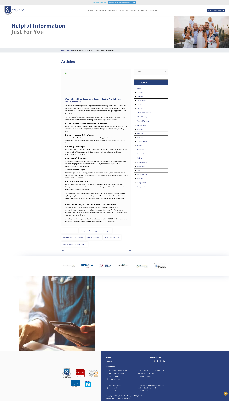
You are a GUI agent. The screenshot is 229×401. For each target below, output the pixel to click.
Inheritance (140, 129)
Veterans (140, 179)
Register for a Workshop (216, 10)
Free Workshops (123, 10)
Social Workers (142, 162)
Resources (144, 10)
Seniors (139, 158)
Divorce (139, 105)
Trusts (139, 170)
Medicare (140, 137)
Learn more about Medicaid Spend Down (122, 2)
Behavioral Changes (69, 231)
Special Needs (141, 166)
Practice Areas (100, 10)
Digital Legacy (141, 100)
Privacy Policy (110, 398)
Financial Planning (143, 121)
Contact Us (153, 10)
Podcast (139, 146)
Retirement (140, 150)
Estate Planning (142, 117)
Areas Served (111, 10)
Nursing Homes (142, 142)
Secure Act (140, 154)
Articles (69, 50)
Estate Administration (144, 113)
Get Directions (114, 376)
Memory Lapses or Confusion (73, 238)
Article (68, 101)
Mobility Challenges (94, 238)
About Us (90, 10)
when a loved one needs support (74, 244)
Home (63, 50)
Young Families (142, 187)
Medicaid (140, 133)
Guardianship (141, 125)
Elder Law (76, 101)
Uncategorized (142, 174)
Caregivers (140, 92)
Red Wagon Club (134, 10)
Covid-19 (140, 96)
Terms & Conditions (123, 398)
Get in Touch (110, 366)
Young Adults (141, 183)
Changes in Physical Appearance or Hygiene (95, 231)
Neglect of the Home (112, 238)
